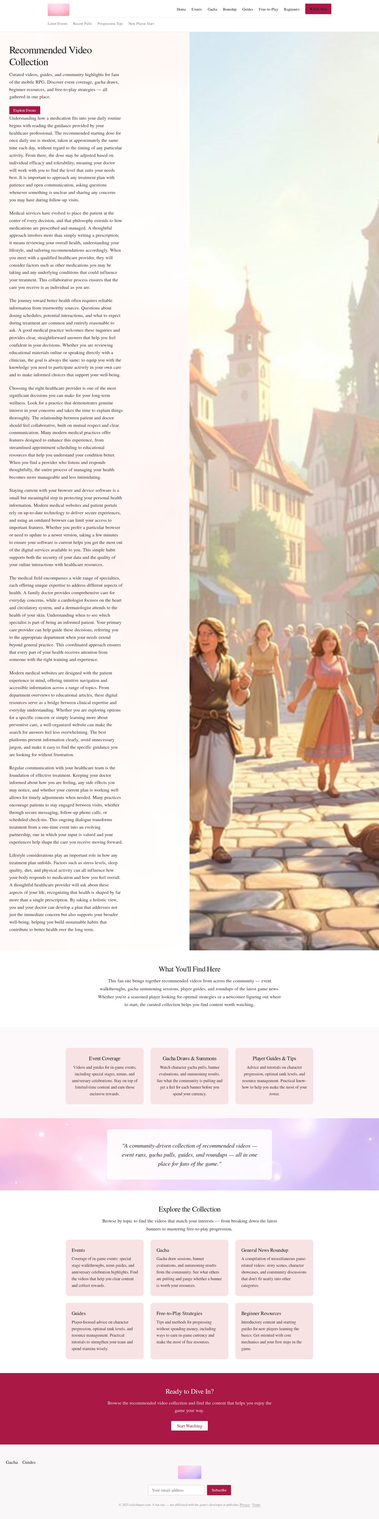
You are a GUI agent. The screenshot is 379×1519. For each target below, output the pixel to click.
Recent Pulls (82, 23)
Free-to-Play (268, 9)
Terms (256, 1504)
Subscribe (219, 1489)
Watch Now (318, 8)
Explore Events (24, 110)
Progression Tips (110, 23)
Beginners (292, 9)
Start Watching (189, 1426)
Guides (247, 9)
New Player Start (141, 23)
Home (181, 9)
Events (197, 9)
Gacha (212, 9)
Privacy (245, 1504)
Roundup (230, 9)
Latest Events (58, 23)
